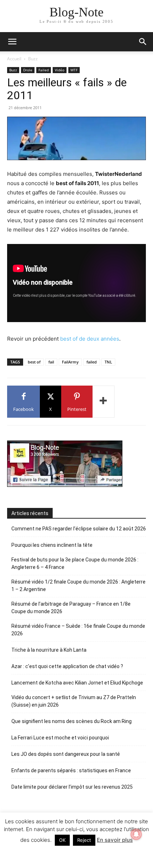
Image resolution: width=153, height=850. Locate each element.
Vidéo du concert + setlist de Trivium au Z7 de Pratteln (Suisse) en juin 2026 (73, 701)
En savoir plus (115, 839)
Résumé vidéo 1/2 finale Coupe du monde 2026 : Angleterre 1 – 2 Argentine (78, 585)
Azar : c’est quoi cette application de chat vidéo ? (67, 666)
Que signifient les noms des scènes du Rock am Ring (71, 721)
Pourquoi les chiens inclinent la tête (52, 545)
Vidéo (59, 69)
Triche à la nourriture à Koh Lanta (48, 650)
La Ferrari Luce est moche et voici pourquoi (60, 737)
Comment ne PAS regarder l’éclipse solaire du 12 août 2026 (78, 528)
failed (91, 362)
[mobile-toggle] (12, 41)
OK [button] (62, 840)
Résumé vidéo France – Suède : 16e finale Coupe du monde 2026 (78, 629)
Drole (27, 69)
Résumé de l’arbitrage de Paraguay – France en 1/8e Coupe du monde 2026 (71, 607)
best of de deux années (89, 338)
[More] (104, 402)
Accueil (14, 59)
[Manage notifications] (136, 834)
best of (34, 362)
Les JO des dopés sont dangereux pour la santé (65, 754)
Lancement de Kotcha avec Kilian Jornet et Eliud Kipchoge (77, 683)
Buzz (33, 59)
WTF (74, 69)
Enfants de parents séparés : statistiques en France (71, 770)
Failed (43, 69)
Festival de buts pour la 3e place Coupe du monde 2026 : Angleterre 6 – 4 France (74, 563)
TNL (108, 362)
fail (51, 362)
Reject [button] (84, 840)
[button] (143, 41)
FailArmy (70, 362)
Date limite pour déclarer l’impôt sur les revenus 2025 (72, 787)
